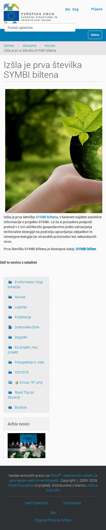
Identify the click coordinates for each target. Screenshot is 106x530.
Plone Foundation (21, 485)
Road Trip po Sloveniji (21, 395)
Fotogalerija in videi (29, 362)
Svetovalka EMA (26, 327)
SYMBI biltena (47, 217)
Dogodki (20, 337)
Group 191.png (30, 382)
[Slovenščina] (30, 14)
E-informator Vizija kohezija (25, 284)
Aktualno (29, 45)
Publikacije (22, 317)
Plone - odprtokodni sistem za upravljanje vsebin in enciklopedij (53, 478)
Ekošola (20, 407)
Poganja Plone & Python (53, 520)
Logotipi (20, 307)
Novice (50, 45)
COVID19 (21, 372)
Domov (9, 45)
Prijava (96, 9)
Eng (75, 9)
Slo (67, 9)
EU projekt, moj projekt (22, 349)
